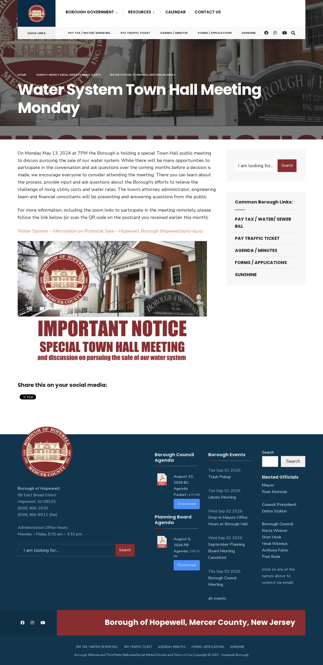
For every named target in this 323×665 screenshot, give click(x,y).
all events (217, 598)
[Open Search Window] (293, 32)
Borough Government (90, 12)
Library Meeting (222, 497)
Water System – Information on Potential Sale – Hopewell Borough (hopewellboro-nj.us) (110, 231)
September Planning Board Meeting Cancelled (226, 551)
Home (22, 75)
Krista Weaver (274, 530)
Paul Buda (271, 556)
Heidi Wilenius (275, 543)
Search (287, 165)
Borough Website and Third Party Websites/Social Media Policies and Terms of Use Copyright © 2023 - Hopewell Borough (161, 655)
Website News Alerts (85, 75)
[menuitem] (94, 11)
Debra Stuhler (274, 511)
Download (187, 504)
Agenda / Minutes (174, 33)
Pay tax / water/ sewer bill (89, 33)
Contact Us (208, 12)
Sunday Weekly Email (52, 75)
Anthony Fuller (275, 550)
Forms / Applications (215, 33)
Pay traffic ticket (135, 33)
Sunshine (249, 33)
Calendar (175, 12)
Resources (139, 12)
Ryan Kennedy (274, 492)
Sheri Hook (271, 537)
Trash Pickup (219, 477)
